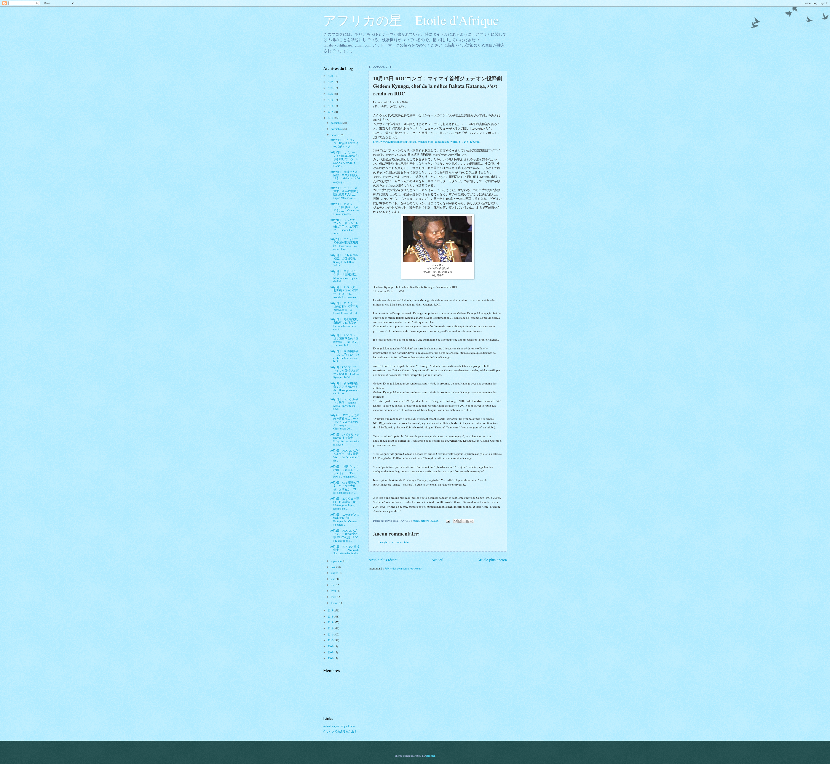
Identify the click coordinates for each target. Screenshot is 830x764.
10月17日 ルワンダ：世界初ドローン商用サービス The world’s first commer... (344, 292)
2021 (331, 88)
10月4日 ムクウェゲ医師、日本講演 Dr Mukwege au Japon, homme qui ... (344, 503)
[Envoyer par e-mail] (455, 521)
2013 (331, 622)
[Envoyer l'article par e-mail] (448, 521)
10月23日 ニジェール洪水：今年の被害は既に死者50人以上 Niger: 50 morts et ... (344, 193)
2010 (331, 640)
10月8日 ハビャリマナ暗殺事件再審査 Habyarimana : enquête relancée (344, 439)
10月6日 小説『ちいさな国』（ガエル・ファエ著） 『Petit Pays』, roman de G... (344, 471)
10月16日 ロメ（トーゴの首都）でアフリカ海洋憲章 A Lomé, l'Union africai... (344, 308)
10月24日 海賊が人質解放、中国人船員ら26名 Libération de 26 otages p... (345, 177)
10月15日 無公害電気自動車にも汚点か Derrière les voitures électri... (344, 324)
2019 (331, 100)
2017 (331, 112)
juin (333, 579)
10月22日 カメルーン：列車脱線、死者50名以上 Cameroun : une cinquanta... (344, 209)
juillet (334, 573)
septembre (337, 561)
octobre (335, 135)
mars (334, 597)
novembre (336, 129)
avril (334, 591)
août (333, 567)
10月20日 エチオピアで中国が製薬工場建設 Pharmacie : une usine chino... (344, 244)
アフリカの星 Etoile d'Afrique (411, 20)
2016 (331, 118)
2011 (331, 634)
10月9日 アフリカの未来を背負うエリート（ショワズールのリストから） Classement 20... (344, 422)
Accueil (437, 559)
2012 (331, 628)
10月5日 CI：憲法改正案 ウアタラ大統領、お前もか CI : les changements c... (344, 487)
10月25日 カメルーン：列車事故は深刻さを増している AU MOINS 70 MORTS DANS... (344, 159)
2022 (331, 82)
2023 (331, 76)
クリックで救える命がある (340, 731)
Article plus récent (383, 559)
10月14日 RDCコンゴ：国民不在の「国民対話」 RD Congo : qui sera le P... (344, 340)
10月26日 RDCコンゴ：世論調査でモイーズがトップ (344, 143)
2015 (331, 610)
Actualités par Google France (339, 726)
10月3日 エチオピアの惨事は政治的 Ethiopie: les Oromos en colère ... (344, 519)
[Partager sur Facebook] (468, 521)
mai (333, 585)
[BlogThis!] (459, 521)
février (335, 603)
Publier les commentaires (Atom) (403, 568)
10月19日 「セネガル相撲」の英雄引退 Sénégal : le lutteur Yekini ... (344, 260)
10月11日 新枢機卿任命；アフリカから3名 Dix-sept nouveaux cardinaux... (344, 388)
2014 (331, 616)
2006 (331, 658)
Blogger (430, 756)
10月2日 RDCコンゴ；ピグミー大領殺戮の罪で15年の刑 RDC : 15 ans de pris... (344, 535)
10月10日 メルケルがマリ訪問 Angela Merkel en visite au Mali (344, 404)
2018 (331, 106)
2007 (331, 652)
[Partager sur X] (463, 521)
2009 (331, 646)
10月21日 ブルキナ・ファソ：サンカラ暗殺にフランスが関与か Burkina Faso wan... (344, 226)
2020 (331, 94)
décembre (336, 123)
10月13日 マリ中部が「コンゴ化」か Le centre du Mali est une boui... (344, 356)
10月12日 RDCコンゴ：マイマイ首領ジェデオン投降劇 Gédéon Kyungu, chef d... (344, 372)
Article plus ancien (492, 559)
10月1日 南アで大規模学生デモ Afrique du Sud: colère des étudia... (345, 550)
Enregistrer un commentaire (393, 542)
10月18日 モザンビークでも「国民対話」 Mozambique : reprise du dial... (345, 276)
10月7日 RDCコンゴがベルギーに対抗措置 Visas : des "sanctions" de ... (345, 455)
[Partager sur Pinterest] (472, 521)
